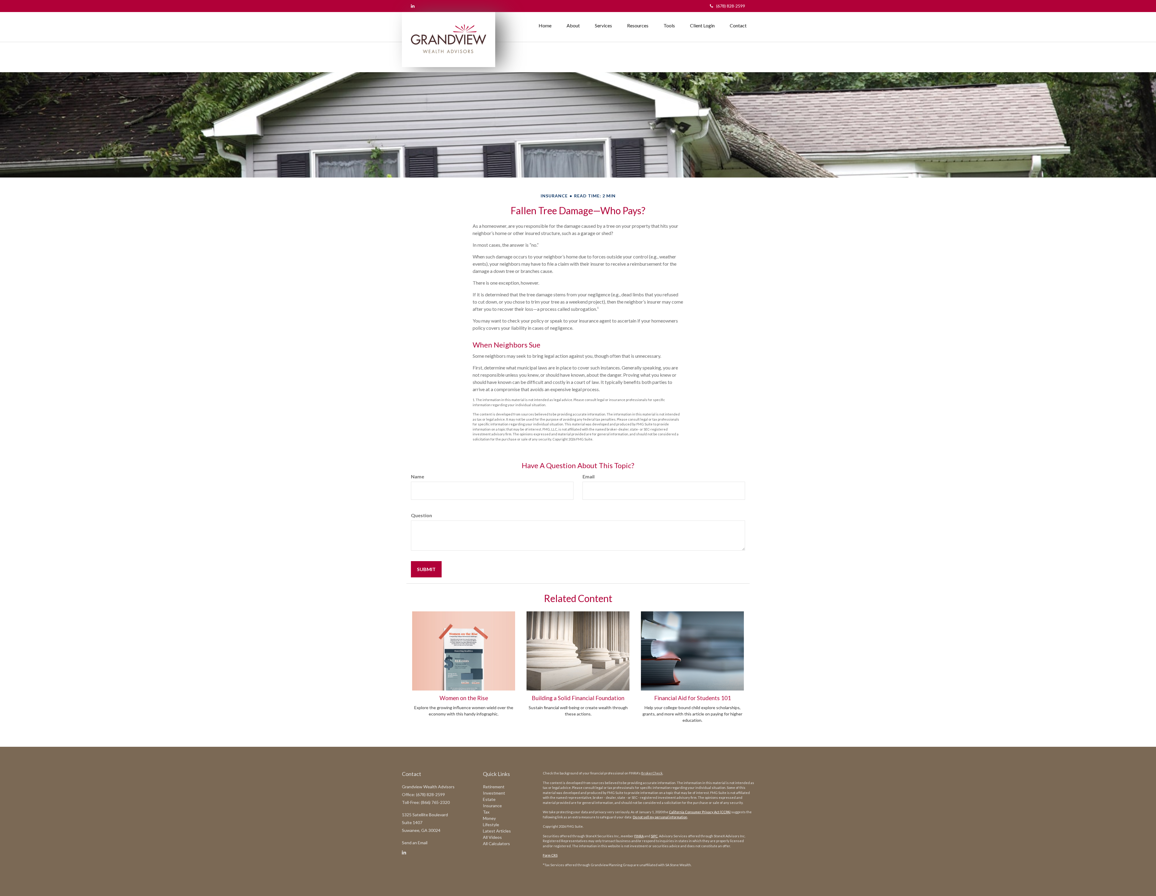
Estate (489, 799)
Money (489, 818)
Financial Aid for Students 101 (692, 698)
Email (589, 476)
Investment (494, 793)
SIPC (654, 836)
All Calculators (496, 843)
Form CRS (550, 855)
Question (421, 515)
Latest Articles (497, 830)
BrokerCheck (652, 773)
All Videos (492, 837)
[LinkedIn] (413, 6)
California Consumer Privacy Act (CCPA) (700, 812)
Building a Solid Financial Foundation (578, 698)
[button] (573, 25)
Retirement (494, 786)
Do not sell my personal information (660, 817)
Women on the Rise (464, 698)
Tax (486, 811)
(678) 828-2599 (730, 5)
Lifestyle (491, 824)
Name (417, 476)
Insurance (492, 805)
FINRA (639, 836)
